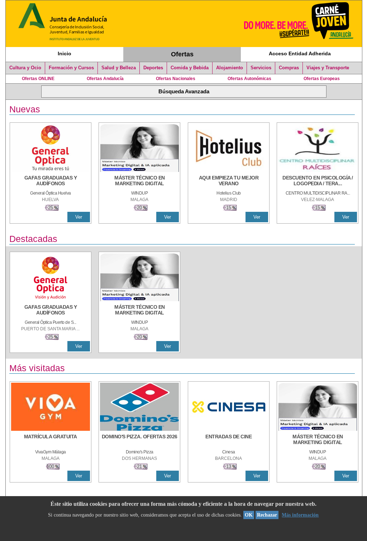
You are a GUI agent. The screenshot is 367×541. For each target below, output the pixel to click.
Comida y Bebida (190, 67)
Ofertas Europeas (322, 78)
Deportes (153, 67)
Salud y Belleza (118, 67)
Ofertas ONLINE (38, 78)
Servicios (261, 67)
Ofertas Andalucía (105, 78)
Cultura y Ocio (25, 67)
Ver (78, 217)
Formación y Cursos (71, 67)
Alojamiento (229, 67)
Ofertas (182, 54)
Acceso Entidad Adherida (300, 53)
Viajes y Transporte (327, 67)
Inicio (64, 53)
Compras (289, 67)
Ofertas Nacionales (175, 78)
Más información (300, 515)
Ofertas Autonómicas (249, 78)
